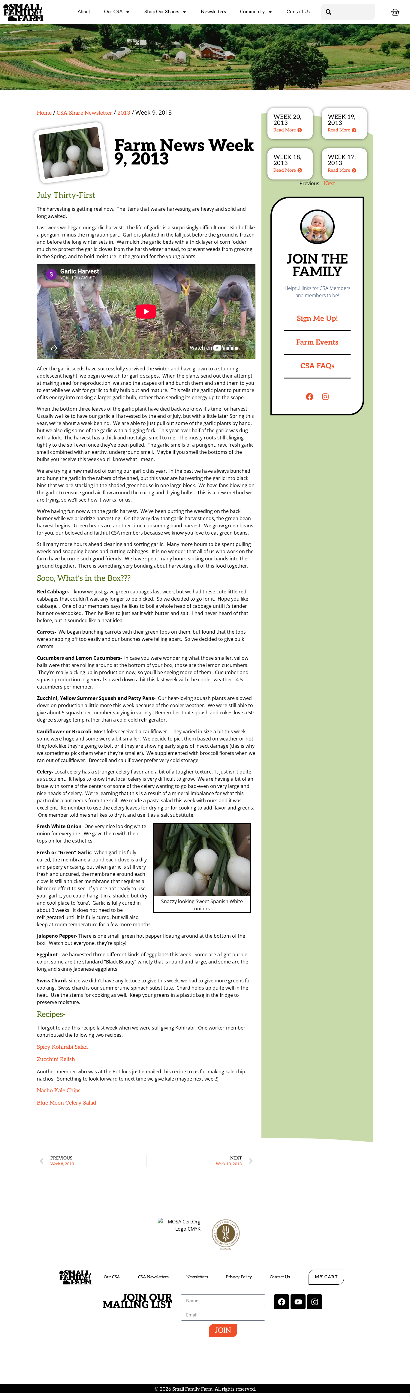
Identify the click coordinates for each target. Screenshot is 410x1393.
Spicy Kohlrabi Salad (62, 1047)
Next (329, 183)
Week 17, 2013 (342, 160)
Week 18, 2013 (287, 160)
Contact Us (298, 12)
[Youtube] (298, 1301)
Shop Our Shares (161, 12)
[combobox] (348, 12)
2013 (123, 113)
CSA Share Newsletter (84, 113)
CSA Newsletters (153, 1277)
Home (44, 113)
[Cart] (395, 12)
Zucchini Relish (56, 1059)
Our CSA (113, 12)
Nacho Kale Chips (58, 1090)
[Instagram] (325, 396)
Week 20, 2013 (287, 120)
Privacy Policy (239, 1277)
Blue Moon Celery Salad (67, 1103)
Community (252, 12)
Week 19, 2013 (341, 120)
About (83, 12)
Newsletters (213, 12)
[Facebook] (309, 396)
